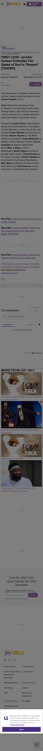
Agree (21, 729)
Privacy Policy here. (17, 725)
